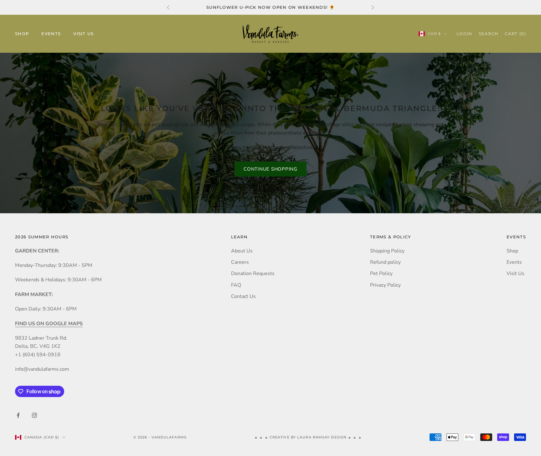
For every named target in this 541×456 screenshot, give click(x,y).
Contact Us (243, 296)
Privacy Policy (385, 285)
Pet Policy (381, 273)
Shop (22, 33)
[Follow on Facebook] (18, 415)
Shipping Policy (387, 250)
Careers (240, 262)
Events (51, 33)
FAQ (236, 285)
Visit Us (83, 33)
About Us (242, 250)
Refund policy (385, 262)
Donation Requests (253, 273)
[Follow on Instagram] (34, 415)
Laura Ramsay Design (322, 437)
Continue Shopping (270, 169)
